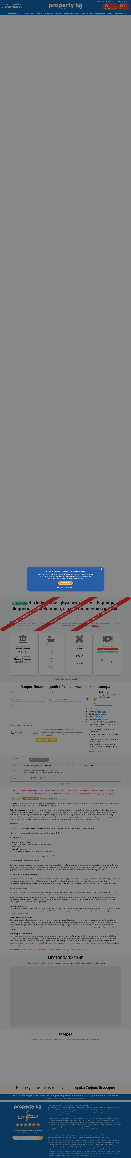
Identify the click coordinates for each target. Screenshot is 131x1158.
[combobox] (101, 569)
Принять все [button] (65, 582)
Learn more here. (78, 578)
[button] (65, 587)
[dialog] (65, 579)
